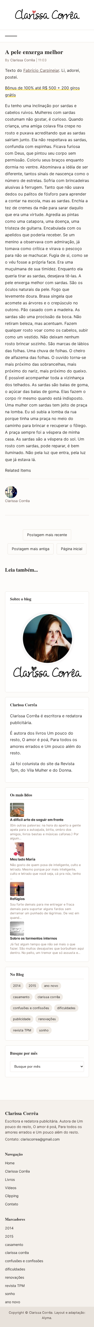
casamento (21, 997)
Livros (10, 1179)
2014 (17, 986)
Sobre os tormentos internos (33, 938)
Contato (11, 1204)
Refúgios (17, 899)
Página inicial (71, 549)
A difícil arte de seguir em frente (36, 820)
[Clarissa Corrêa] (47, 14)
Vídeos (10, 1188)
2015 (32, 986)
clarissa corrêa (49, 997)
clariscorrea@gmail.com (40, 1139)
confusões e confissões (31, 1008)
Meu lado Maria (22, 859)
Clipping (12, 1196)
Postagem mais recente (47, 535)
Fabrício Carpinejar (41, 70)
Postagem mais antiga (30, 549)
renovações (47, 1019)
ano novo (51, 986)
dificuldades (66, 1008)
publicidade (21, 1019)
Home (10, 1163)
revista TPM (22, 1030)
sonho (44, 1030)
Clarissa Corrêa (22, 60)
